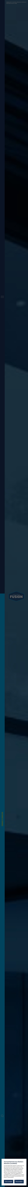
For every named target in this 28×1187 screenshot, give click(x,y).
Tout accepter (8, 1181)
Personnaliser (19, 1181)
